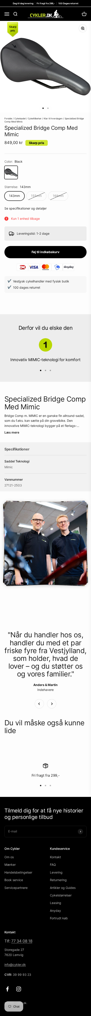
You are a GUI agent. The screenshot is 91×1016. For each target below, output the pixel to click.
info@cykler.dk (15, 964)
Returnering (58, 880)
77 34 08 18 (21, 941)
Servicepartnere (16, 888)
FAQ (53, 864)
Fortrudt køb (59, 918)
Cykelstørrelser (61, 895)
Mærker (10, 864)
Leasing (55, 903)
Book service (13, 880)
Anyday (55, 910)
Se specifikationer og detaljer (25, 208)
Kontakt (55, 857)
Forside (8, 118)
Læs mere (11, 432)
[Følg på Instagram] (19, 989)
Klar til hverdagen (53, 118)
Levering (56, 872)
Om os (9, 857)
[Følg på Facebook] (7, 989)
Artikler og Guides (63, 888)
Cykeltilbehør (35, 118)
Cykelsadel (20, 118)
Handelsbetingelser (18, 872)
